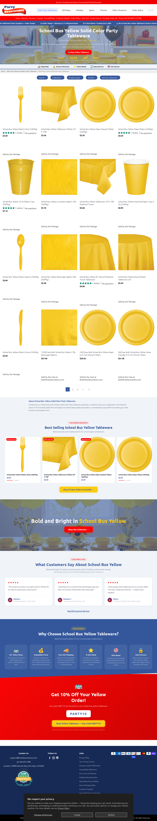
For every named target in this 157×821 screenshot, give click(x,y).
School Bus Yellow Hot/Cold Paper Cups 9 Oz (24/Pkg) (136, 203)
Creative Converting (10, 126)
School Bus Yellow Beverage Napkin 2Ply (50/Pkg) (58, 278)
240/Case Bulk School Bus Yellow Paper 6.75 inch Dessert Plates (97, 353)
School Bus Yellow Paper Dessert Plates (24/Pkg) (97, 130)
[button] (42, 78)
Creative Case (46, 349)
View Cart (85, 18)
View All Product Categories (89, 793)
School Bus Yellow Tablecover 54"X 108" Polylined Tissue (97, 203)
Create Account (96, 18)
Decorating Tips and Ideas (88, 781)
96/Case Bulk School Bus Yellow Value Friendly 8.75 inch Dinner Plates (134, 353)
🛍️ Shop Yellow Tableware (78, 52)
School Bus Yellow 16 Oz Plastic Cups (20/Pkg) (18, 203)
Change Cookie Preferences (89, 765)
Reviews (32, 18)
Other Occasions (119, 10)
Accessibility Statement (88, 769)
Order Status (137, 10)
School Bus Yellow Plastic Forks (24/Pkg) (20, 129)
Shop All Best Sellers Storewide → (78, 489)
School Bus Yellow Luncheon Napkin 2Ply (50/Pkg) (58, 203)
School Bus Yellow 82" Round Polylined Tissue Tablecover (96, 278)
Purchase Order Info (110, 18)
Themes (103, 10)
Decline (111, 814)
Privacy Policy (63, 808)
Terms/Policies (49, 18)
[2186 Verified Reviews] (23, 786)
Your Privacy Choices (87, 761)
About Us (24, 18)
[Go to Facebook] (49, 758)
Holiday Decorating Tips (88, 777)
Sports (91, 10)
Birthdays (66, 10)
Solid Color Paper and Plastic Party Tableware (22, 71)
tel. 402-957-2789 (24, 761)
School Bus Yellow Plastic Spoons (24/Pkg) (21, 276)
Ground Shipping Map (87, 785)
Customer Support (63, 18)
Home (18, 18)
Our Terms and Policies (87, 773)
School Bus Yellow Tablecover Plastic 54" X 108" (58, 130)
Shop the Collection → (78, 529)
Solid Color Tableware (47, 10)
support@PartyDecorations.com (23, 757)
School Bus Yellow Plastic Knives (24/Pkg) (20, 352)
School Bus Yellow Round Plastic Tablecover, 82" (132, 278)
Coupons (40, 18)
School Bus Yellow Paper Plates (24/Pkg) (135, 129)
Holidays (79, 10)
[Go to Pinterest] (57, 758)
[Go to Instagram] (53, 758)
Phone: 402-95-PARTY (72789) (130, 18)
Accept (77, 814)
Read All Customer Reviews (78, 611)
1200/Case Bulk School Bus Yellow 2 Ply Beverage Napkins (58, 353)
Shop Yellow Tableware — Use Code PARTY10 (78, 723)
